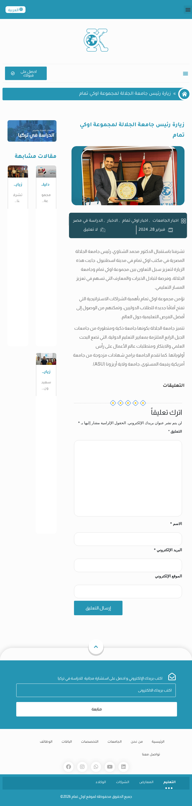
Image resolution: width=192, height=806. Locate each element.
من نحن (137, 742)
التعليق (175, 431)
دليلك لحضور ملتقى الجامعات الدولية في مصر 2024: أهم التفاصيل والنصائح (46, 185)
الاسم (176, 523)
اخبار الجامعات (165, 221)
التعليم (170, 782)
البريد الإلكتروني (168, 550)
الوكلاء (101, 782)
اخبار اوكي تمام (135, 221)
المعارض (146, 782)
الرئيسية (158, 742)
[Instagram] (82, 767)
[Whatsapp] (96, 767)
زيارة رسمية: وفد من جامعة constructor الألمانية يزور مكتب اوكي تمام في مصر (46, 372)
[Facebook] (69, 767)
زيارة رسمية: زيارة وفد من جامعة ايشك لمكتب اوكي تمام (18, 185)
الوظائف (46, 742)
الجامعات (115, 742)
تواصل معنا (151, 755)
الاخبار (112, 221)
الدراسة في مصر (88, 221)
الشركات (122, 782)
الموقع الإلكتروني (168, 576)
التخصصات (89, 742)
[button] (188, 9)
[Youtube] (110, 767)
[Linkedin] (123, 767)
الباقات (67, 742)
